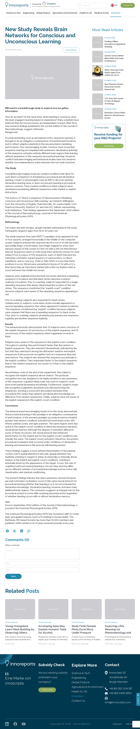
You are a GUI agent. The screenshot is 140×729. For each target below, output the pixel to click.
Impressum (117, 724)
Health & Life (79, 691)
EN (115, 5)
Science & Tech (81, 673)
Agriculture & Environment (87, 686)
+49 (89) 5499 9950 (120, 693)
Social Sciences (71, 50)
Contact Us (127, 5)
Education (78, 696)
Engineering (79, 677)
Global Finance (80, 682)
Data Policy (130, 724)
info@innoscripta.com (118, 702)
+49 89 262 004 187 (120, 688)
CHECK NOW (47, 690)
